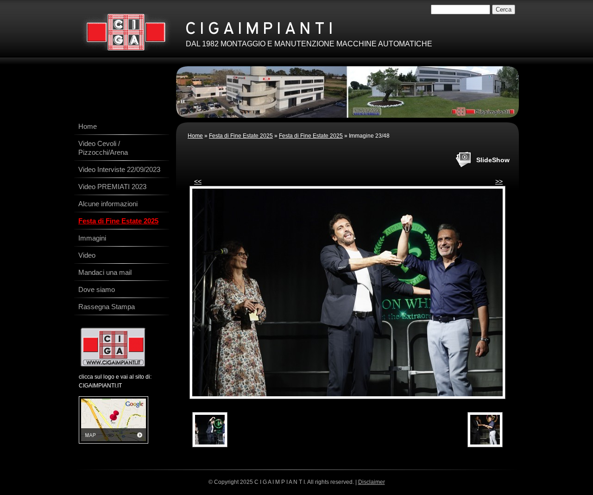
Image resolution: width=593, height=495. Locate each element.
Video (86, 255)
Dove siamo (96, 289)
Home (195, 136)
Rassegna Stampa (106, 307)
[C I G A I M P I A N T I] (125, 32)
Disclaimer (371, 482)
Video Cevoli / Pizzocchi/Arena (103, 148)
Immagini (92, 238)
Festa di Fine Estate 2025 (241, 136)
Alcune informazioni (108, 204)
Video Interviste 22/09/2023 (119, 169)
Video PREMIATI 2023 (112, 186)
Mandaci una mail (105, 272)
